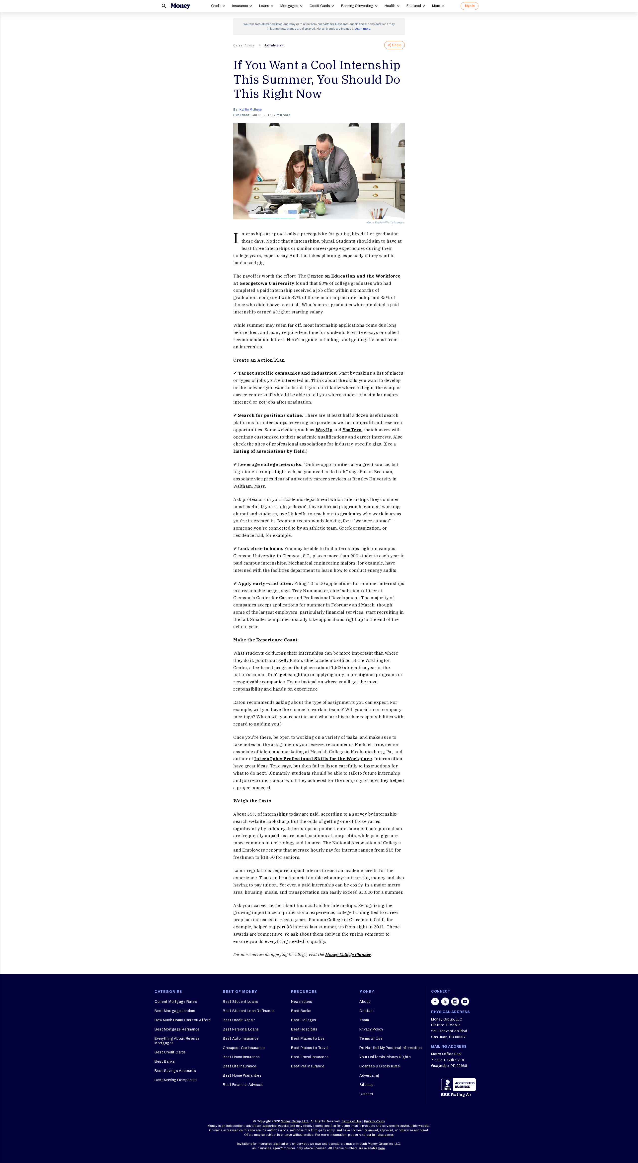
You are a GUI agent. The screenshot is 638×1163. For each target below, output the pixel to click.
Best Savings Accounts (175, 1071)
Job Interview (274, 45)
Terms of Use (371, 1038)
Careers (366, 1094)
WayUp (324, 430)
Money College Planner (348, 954)
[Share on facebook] (435, 1002)
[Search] (164, 6)
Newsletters (301, 1002)
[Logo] (180, 6)
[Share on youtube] (465, 1002)
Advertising (369, 1075)
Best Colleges (303, 1020)
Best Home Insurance (241, 1057)
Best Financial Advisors (243, 1085)
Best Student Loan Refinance (249, 1011)
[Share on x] (445, 1002)
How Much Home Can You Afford (183, 1020)
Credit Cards (320, 6)
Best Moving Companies (176, 1080)
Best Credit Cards (170, 1052)
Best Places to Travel (309, 1048)
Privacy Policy (371, 1029)
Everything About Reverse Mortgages (177, 1041)
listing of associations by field (269, 451)
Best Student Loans (240, 1002)
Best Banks (165, 1061)
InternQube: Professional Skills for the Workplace (313, 758)
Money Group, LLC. (295, 1121)
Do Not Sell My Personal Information (390, 1048)
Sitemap (366, 1085)
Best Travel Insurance (310, 1057)
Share (396, 45)
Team (364, 1020)
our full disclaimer (379, 1135)
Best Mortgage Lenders (175, 1011)
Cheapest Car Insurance (244, 1048)
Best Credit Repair (239, 1020)
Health (390, 6)
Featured (413, 6)
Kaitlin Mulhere (250, 109)
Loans (264, 6)
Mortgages (289, 6)
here (381, 1148)
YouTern (352, 430)
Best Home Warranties (242, 1075)
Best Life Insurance (239, 1066)
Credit (216, 6)
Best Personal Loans (241, 1029)
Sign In (470, 5)
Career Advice (244, 45)
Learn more (362, 28)
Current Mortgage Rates (176, 1002)
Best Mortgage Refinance (177, 1029)
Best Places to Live (308, 1038)
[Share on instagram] (455, 1002)
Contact (366, 1011)
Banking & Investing (357, 6)
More (436, 6)
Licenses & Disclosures (379, 1066)
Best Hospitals (304, 1029)
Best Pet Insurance (307, 1066)
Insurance (240, 6)
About (364, 1002)
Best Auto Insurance (241, 1038)
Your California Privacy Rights (385, 1057)
